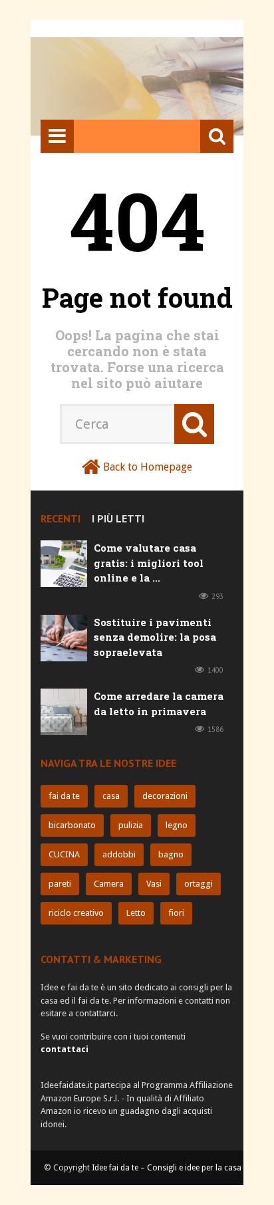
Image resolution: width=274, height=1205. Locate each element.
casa (111, 796)
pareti (60, 884)
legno (177, 825)
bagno (171, 854)
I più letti (118, 518)
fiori (176, 913)
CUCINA (64, 854)
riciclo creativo (76, 913)
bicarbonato (72, 825)
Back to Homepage (147, 467)
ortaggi (198, 884)
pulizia (130, 825)
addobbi (119, 854)
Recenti (60, 518)
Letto (136, 913)
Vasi (154, 884)
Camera (109, 884)
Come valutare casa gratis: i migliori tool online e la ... (149, 562)
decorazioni (165, 796)
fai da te (64, 796)
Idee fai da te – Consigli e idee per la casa (166, 1167)
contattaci (64, 1049)
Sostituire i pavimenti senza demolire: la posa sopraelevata (155, 637)
